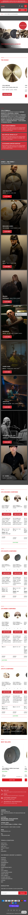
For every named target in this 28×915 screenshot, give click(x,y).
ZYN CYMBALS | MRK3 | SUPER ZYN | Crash (17, 506)
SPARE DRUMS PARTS (6, 867)
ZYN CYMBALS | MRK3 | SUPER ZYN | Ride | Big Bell (17, 623)
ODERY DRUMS (4, 873)
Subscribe (22, 893)
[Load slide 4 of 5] (15, 46)
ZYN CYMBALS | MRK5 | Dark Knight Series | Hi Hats (17, 565)
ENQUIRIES (3, 851)
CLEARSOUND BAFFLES (6, 878)
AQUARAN (3, 857)
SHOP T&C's (4, 843)
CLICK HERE (7, 196)
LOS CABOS (4, 861)
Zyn (3, 766)
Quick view (12, 779)
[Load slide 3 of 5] (14, 46)
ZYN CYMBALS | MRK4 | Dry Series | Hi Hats (6, 565)
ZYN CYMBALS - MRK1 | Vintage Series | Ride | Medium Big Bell (5, 624)
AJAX (2, 869)
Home (2, 14)
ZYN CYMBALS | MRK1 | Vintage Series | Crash (5, 506)
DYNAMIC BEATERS (5, 877)
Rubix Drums (11, 913)
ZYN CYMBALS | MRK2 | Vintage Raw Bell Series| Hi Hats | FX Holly (6, 684)
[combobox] (14, 10)
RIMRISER (3, 864)
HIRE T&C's (3, 846)
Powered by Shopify (18, 913)
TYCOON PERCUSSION (6, 872)
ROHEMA (3, 865)
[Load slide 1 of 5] (11, 46)
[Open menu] (25, 6)
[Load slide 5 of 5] (16, 46)
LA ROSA (3, 880)
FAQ (2, 849)
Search (22, 9)
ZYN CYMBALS (4, 870)
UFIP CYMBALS (4, 875)
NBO (2, 882)
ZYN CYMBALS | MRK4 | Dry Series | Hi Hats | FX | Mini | (17, 683)
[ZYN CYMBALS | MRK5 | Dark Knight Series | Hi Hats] (12, 755)
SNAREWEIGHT (4, 862)
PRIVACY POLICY (5, 848)
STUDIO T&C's (4, 844)
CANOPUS (3, 859)
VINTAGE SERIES (7, 94)
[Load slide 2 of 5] (12, 46)
